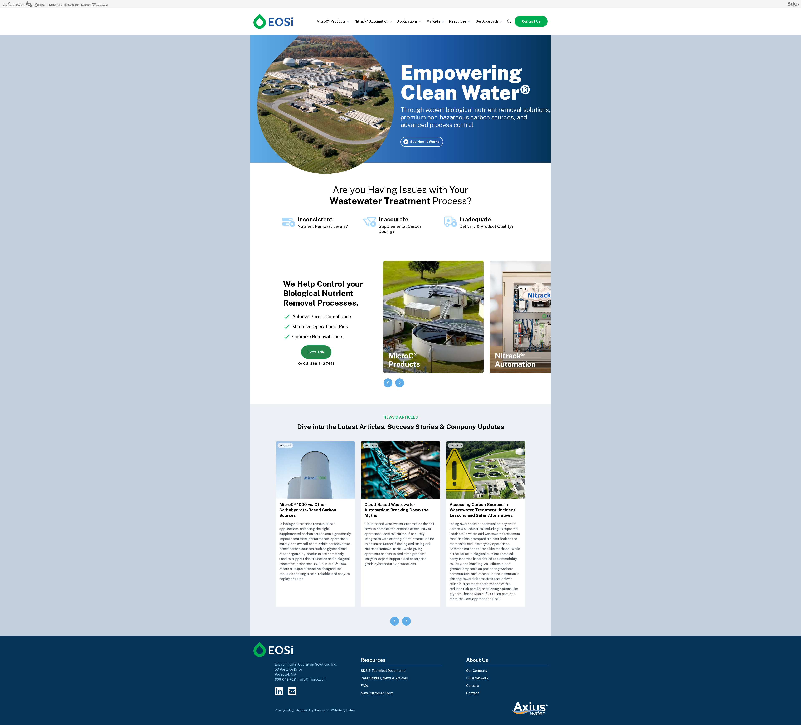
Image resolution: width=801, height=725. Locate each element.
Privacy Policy (284, 710)
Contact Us (531, 21)
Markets (433, 21)
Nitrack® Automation (371, 21)
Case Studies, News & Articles (384, 678)
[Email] (292, 691)
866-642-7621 (286, 679)
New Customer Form (377, 693)
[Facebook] (305, 691)
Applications (407, 21)
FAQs (365, 686)
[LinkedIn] (279, 691)
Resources (458, 21)
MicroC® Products (331, 21)
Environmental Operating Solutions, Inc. (306, 664)
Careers (472, 686)
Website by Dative (343, 710)
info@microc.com (312, 679)
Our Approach (487, 21)
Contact (472, 693)
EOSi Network (477, 678)
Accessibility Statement (312, 710)
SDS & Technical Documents (383, 671)
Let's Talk (316, 352)
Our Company (476, 671)
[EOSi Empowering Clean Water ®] (273, 21)
